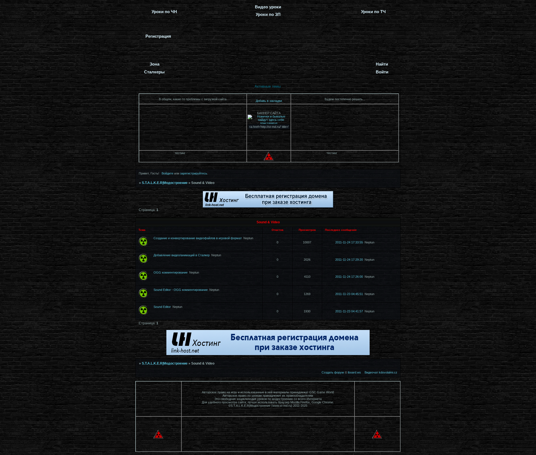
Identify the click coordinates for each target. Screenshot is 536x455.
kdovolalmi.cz (388, 372)
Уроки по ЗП (268, 14)
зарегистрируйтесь (193, 173)
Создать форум (333, 372)
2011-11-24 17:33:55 (349, 242)
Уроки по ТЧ (373, 11)
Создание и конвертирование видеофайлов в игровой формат (198, 238)
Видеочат (371, 372)
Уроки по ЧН (164, 11)
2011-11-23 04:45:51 (349, 294)
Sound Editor (162, 306)
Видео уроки (268, 6)
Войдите (167, 173)
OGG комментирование (171, 272)
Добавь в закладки (269, 100)
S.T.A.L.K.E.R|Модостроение (165, 183)
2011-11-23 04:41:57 (349, 311)
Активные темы (268, 86)
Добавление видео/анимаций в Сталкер (182, 255)
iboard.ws (354, 372)
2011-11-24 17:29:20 (349, 259)
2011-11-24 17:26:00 (349, 276)
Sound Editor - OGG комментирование (181, 289)
